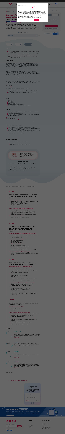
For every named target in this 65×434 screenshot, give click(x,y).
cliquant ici (40, 17)
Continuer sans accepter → (22, 5)
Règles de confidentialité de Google (23, 15)
